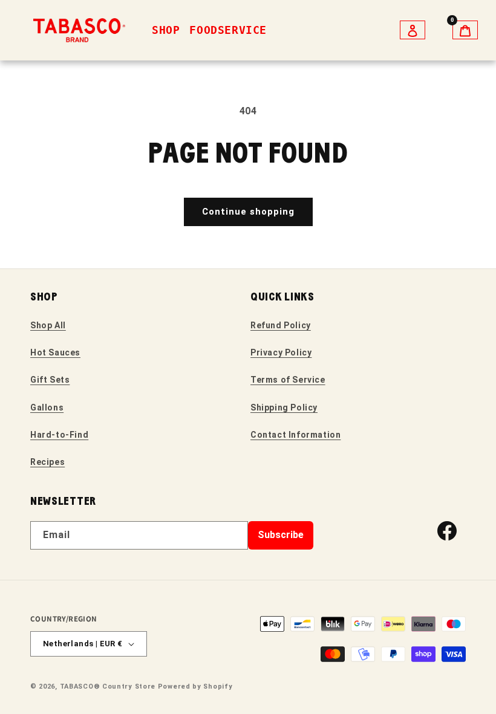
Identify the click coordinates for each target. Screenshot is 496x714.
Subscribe (281, 534)
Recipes (47, 462)
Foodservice (228, 30)
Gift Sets (50, 380)
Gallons (47, 407)
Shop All (48, 325)
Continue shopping (248, 211)
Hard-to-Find (59, 435)
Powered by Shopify (195, 686)
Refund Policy (280, 325)
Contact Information (295, 435)
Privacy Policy (281, 352)
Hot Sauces (55, 352)
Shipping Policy (284, 407)
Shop (166, 30)
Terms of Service (287, 380)
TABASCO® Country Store (107, 686)
